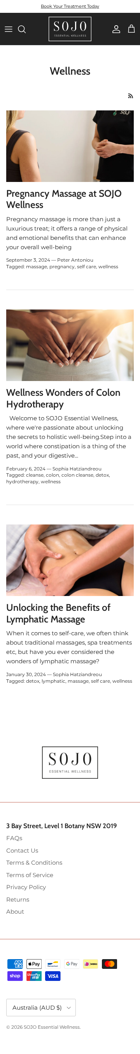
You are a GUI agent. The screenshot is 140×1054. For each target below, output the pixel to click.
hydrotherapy (22, 481)
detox (102, 475)
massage (36, 266)
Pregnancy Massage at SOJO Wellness (64, 199)
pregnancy (62, 266)
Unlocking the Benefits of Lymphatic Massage (58, 613)
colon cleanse (77, 475)
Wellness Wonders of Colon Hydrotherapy (63, 398)
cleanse (35, 475)
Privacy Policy (26, 887)
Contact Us (22, 850)
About (15, 911)
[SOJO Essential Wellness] (70, 29)
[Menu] (8, 29)
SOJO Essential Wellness (52, 1027)
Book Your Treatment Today (70, 6)
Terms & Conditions (34, 862)
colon (52, 475)
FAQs (14, 838)
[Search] (25, 29)
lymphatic (53, 681)
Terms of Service (29, 875)
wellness (108, 266)
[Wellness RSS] (131, 96)
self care (86, 266)
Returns (17, 899)
